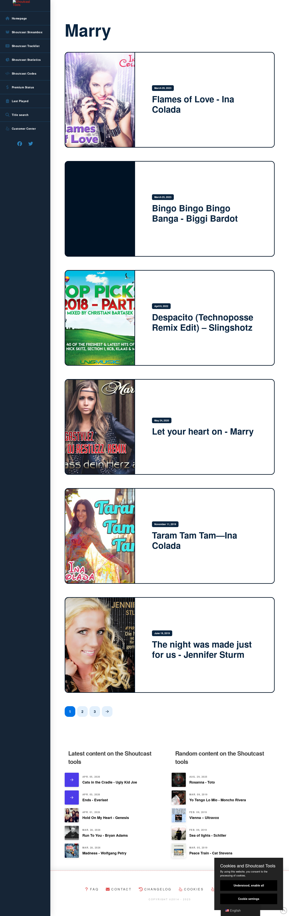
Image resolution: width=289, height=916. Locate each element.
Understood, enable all (249, 885)
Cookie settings (248, 899)
